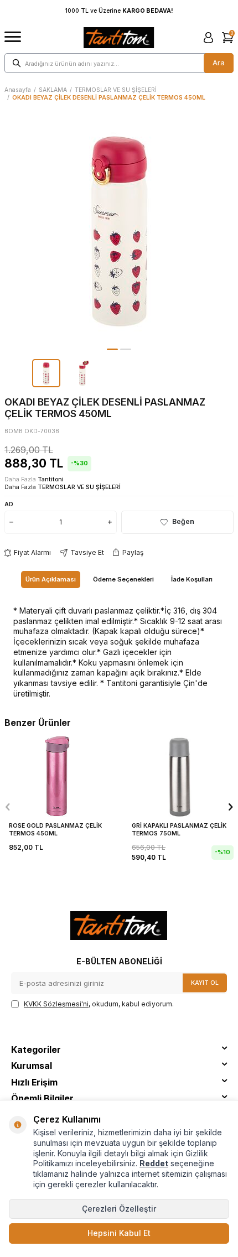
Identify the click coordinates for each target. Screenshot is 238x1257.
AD (8, 504)
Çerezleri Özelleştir (119, 1208)
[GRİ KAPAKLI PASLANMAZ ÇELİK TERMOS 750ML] (180, 775)
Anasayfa (17, 90)
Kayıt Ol (205, 982)
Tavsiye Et (87, 552)
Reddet (153, 1163)
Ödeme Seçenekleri (123, 579)
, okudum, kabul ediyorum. (99, 1004)
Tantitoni (51, 479)
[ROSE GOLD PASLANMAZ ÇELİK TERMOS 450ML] (57, 775)
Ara (219, 62)
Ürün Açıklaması (50, 579)
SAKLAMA (53, 90)
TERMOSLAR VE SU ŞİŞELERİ (116, 90)
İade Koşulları (192, 579)
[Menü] (12, 37)
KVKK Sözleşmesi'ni (56, 1004)
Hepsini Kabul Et (119, 1233)
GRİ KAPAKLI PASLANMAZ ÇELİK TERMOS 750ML (179, 829)
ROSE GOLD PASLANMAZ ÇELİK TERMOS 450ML (55, 829)
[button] (112, 349)
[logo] (119, 38)
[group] (119, 229)
